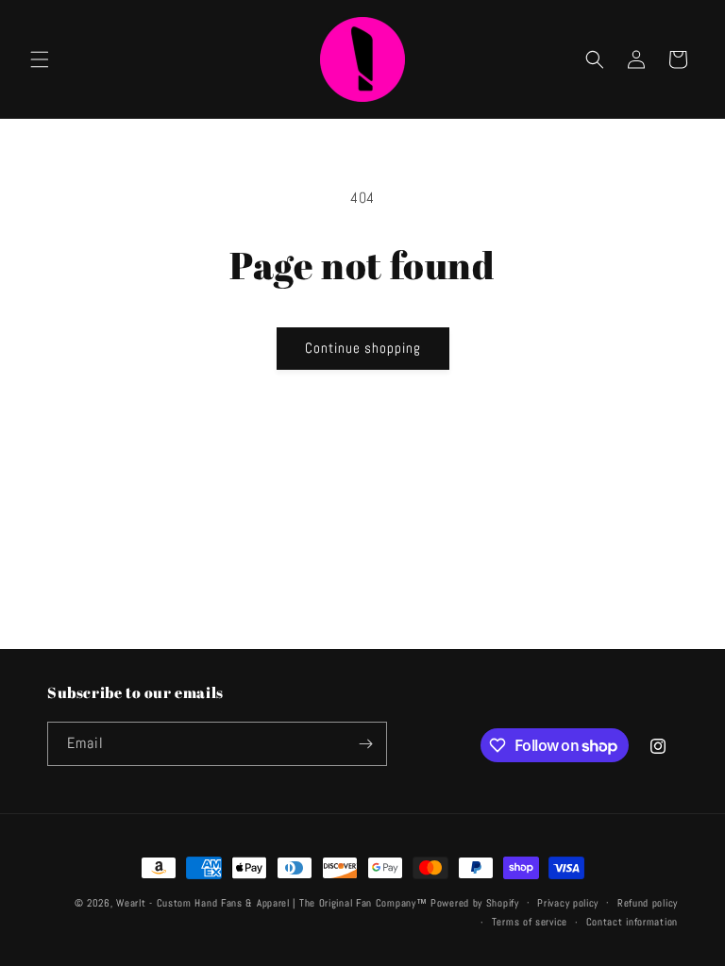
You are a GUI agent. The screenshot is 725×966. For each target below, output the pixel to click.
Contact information (632, 921)
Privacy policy (568, 902)
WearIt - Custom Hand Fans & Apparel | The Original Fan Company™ (271, 902)
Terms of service (529, 921)
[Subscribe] (365, 744)
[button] (39, 59)
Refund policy (647, 902)
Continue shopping (363, 348)
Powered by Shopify (474, 902)
